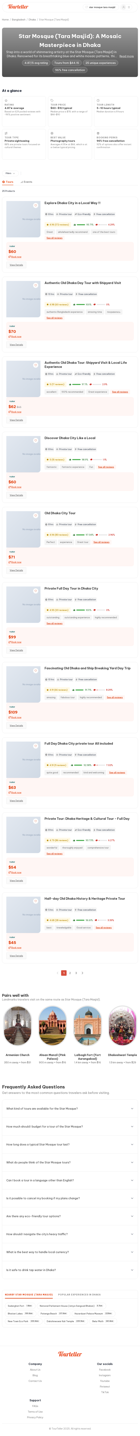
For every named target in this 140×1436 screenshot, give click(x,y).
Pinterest (105, 1386)
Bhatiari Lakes (20, 1313)
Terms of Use (35, 1411)
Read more (127, 56)
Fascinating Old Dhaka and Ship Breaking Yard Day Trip (88, 668)
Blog (35, 1375)
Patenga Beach (53, 1313)
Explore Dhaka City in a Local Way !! (73, 203)
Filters (8, 173)
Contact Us (35, 1381)
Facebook (105, 1369)
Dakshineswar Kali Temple (65, 1321)
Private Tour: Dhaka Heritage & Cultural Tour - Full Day (87, 819)
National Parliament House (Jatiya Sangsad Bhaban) (71, 1306)
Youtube (105, 1381)
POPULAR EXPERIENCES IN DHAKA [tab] (79, 1294)
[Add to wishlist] (35, 205)
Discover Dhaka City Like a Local (70, 438)
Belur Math (102, 1321)
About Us (35, 1369)
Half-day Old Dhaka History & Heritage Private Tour (85, 899)
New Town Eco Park (23, 1321)
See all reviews (54, 238)
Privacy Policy (35, 1417)
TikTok (105, 1392)
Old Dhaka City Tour (60, 513)
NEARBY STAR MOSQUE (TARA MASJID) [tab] (29, 1294)
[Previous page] (57, 973)
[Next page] (82, 973)
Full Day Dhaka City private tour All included (79, 743)
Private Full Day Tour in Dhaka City (71, 588)
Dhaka (32, 19)
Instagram (105, 1375)
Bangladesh (18, 19)
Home (5, 19)
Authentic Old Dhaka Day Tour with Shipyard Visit (83, 283)
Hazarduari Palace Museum (93, 1313)
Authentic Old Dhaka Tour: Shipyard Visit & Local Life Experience (86, 365)
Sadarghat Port (20, 1306)
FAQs (35, 1406)
